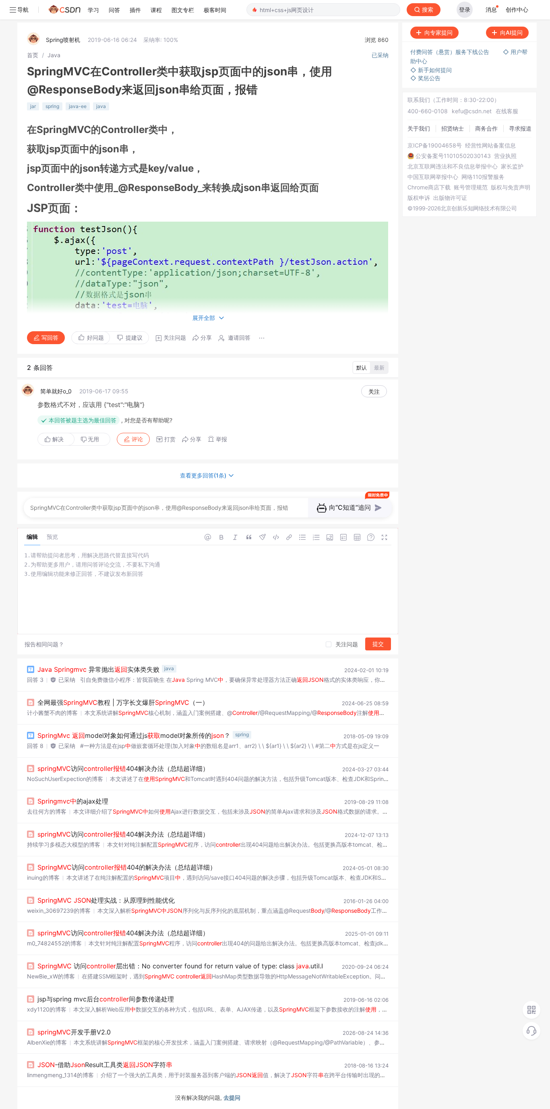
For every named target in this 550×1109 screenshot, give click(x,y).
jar (33, 106)
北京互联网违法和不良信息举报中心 (452, 166)
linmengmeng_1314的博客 (60, 1075)
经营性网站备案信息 (490, 145)
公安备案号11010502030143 (453, 156)
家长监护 (512, 166)
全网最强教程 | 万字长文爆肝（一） (123, 702)
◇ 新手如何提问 (431, 69)
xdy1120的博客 (46, 1009)
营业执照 (505, 156)
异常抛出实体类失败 (98, 669)
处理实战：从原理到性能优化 (106, 900)
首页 (32, 55)
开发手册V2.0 (74, 1032)
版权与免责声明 (510, 187)
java (101, 106)
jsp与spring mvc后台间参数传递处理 (105, 999)
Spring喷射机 (63, 39)
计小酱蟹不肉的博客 (52, 712)
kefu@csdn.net (472, 111)
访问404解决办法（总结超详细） (123, 768)
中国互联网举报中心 (432, 177)
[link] (32, 55)
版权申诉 (418, 198)
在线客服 (507, 111)
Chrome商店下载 (429, 187)
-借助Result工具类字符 (104, 1065)
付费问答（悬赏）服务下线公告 (450, 51)
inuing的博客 (43, 877)
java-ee (78, 106)
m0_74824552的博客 (54, 943)
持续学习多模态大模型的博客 (63, 844)
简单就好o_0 (56, 391)
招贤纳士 (452, 128)
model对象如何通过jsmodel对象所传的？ (133, 735)
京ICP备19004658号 (434, 145)
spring (52, 106)
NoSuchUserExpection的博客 (65, 778)
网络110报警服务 (483, 177)
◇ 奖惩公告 (425, 78)
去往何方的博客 (46, 811)
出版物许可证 (450, 198)
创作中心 (517, 9)
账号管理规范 (471, 187)
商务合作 (486, 128)
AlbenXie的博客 (47, 1042)
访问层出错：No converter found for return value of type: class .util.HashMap (193, 966)
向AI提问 (511, 32)
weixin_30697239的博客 (59, 910)
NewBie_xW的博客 (51, 976)
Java (54, 55)
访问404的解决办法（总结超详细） (126, 867)
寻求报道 (520, 128)
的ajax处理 (72, 801)
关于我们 (418, 128)
